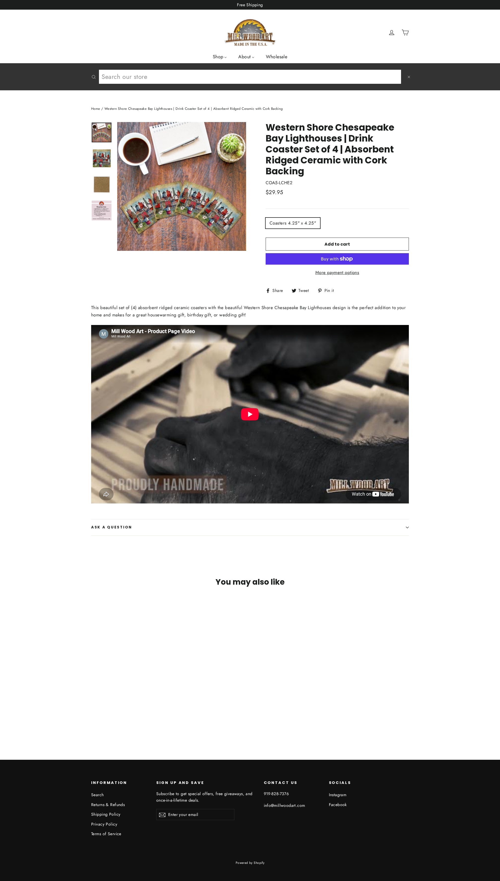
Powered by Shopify (250, 862)
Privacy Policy (104, 824)
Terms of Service (106, 834)
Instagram (338, 795)
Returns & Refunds (108, 805)
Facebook (338, 805)
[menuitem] (220, 56)
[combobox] (250, 77)
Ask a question (111, 527)
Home (95, 108)
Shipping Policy (105, 814)
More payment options (337, 272)
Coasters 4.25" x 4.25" (293, 223)
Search (97, 795)
